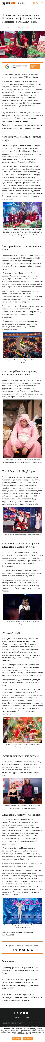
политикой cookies (24, 1033)
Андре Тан (15, 74)
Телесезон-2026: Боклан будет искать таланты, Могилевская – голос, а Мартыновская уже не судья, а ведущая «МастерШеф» (20, 984)
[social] (13, 950)
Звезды (19, 932)
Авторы (29, 1018)
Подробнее (28, 1038)
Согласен (16, 1038)
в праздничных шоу (31, 128)
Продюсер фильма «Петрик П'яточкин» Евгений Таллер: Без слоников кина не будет (20, 970)
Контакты (17, 1018)
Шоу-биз (21, 3)
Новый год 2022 (8, 935)
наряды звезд (29, 932)
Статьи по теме (9, 961)
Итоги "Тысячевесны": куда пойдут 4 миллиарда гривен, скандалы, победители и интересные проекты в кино (22, 997)
